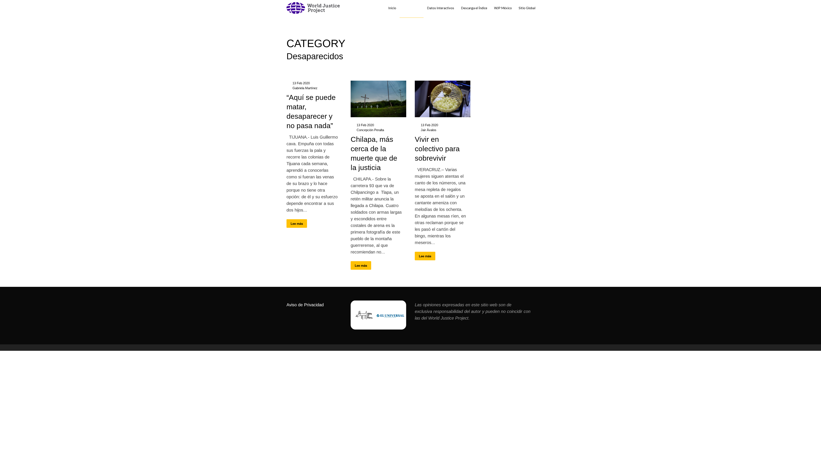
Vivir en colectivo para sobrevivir (437, 148)
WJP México (503, 8)
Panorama (411, 8)
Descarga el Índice (474, 8)
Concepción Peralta (370, 130)
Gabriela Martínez (304, 88)
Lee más (297, 223)
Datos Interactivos (440, 8)
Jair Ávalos (428, 130)
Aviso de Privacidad (305, 304)
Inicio (392, 8)
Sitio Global (527, 8)
